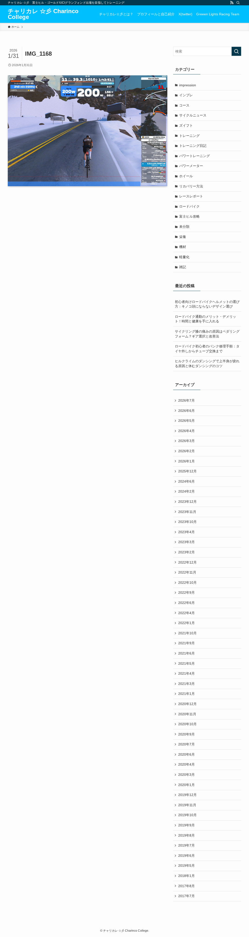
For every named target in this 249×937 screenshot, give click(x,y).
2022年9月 (186, 592)
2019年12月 (187, 795)
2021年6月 (186, 653)
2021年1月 (186, 694)
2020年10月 (187, 724)
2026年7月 (186, 400)
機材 (182, 247)
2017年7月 (186, 896)
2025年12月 (187, 471)
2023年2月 (186, 552)
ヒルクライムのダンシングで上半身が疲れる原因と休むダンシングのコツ (207, 363)
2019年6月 (186, 855)
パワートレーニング (194, 156)
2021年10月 (187, 633)
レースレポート (191, 196)
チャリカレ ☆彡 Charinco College (43, 14)
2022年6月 (186, 603)
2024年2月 (186, 491)
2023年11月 (187, 512)
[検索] (238, 2)
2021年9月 (186, 643)
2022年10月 (187, 582)
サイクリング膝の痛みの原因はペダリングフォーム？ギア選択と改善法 (207, 333)
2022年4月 (186, 613)
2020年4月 (186, 764)
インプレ (186, 95)
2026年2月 (186, 451)
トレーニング (189, 136)
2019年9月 (186, 825)
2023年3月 (186, 542)
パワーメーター (191, 166)
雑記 (182, 267)
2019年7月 (186, 845)
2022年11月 (187, 572)
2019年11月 (187, 805)
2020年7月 (186, 744)
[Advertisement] (87, 236)
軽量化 (184, 257)
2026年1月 (186, 461)
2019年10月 (187, 815)
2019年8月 (186, 835)
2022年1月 (186, 623)
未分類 (184, 227)
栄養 (182, 237)
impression (187, 85)
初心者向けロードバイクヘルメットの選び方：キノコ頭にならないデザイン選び (207, 304)
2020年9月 (186, 734)
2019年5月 (186, 865)
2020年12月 (187, 704)
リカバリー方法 (191, 186)
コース (184, 105)
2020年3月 (186, 775)
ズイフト (186, 125)
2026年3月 (186, 441)
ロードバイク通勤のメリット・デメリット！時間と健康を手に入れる (205, 319)
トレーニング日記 (192, 146)
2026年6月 (186, 411)
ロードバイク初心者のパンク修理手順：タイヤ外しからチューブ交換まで (207, 348)
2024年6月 (186, 481)
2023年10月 (187, 522)
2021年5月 (186, 663)
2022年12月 (187, 562)
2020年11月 (187, 714)
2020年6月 (186, 754)
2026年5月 (186, 421)
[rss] (232, 2)
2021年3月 (186, 684)
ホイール (186, 176)
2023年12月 (187, 502)
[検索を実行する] (236, 51)
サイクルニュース (192, 115)
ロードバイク (189, 206)
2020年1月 (186, 785)
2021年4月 (186, 673)
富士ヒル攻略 (189, 216)
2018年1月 (186, 876)
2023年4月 (186, 532)
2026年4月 (186, 431)
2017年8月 (186, 886)
